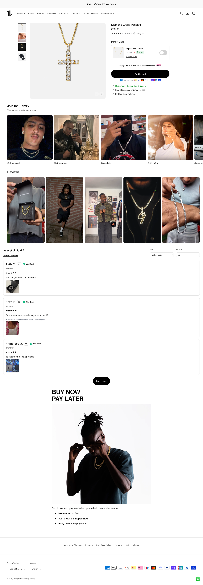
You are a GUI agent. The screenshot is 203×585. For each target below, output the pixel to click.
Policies (135, 545)
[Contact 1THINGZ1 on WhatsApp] (198, 579)
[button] (108, 13)
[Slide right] (101, 94)
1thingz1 (16, 578)
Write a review (10, 255)
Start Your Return (104, 545)
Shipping (89, 545)
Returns (118, 545)
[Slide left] (97, 94)
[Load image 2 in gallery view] (22, 37)
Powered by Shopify (27, 578)
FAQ (127, 545)
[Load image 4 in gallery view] (22, 57)
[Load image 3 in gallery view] (22, 47)
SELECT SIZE (131, 56)
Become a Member (73, 545)
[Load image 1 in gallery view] (22, 28)
